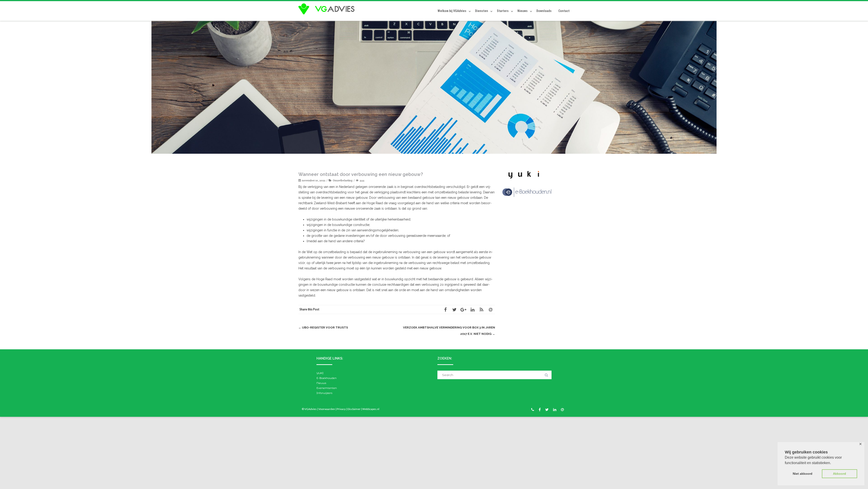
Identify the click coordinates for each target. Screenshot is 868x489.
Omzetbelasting (342, 180)
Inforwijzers (324, 393)
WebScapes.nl (370, 409)
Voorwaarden (326, 409)
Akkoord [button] (839, 473)
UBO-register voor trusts (323, 327)
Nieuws (522, 11)
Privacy (341, 409)
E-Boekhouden (326, 378)
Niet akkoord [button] (802, 473)
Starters (503, 11)
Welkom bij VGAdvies (452, 11)
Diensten (481, 11)
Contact (564, 11)
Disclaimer (354, 409)
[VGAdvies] (327, 9)
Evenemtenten (326, 388)
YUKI (319, 373)
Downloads (544, 11)
